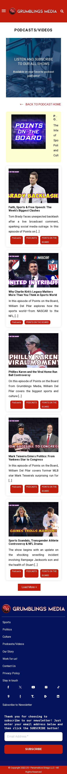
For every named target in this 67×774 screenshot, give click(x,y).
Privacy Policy (11, 673)
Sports (7, 622)
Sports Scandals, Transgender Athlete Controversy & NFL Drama (33, 542)
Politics (7, 629)
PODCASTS (31, 238)
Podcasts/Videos (13, 644)
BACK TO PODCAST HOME (40, 104)
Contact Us (9, 666)
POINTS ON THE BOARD (37, 322)
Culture (7, 636)
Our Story (8, 651)
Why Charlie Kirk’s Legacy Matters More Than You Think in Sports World (33, 293)
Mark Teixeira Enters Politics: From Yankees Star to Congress (32, 458)
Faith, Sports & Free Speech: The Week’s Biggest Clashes (30, 209)
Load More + (29, 587)
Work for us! (10, 658)
